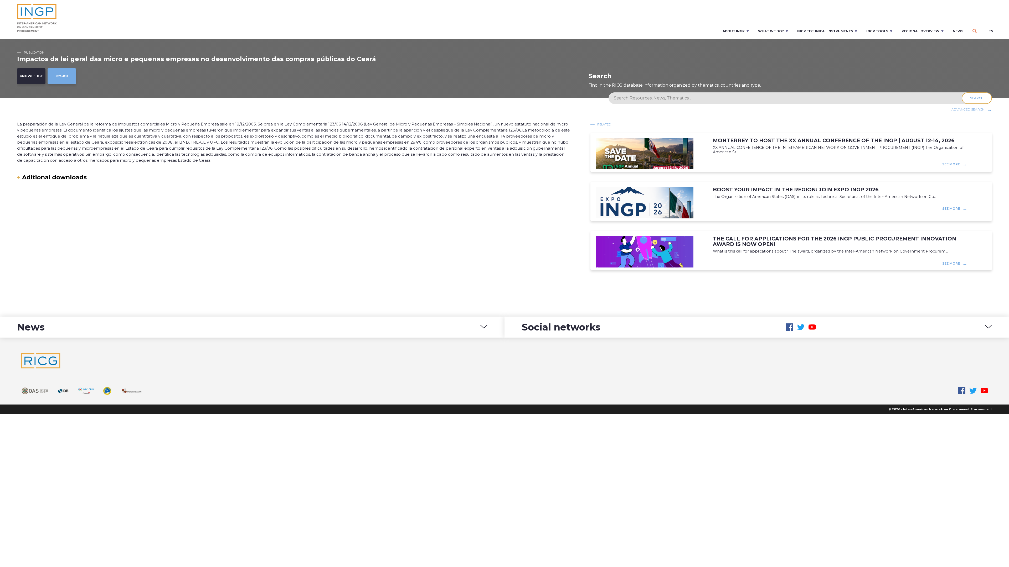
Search (977, 98)
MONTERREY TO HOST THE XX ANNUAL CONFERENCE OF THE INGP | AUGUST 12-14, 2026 (834, 140)
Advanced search (968, 109)
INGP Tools (877, 31)
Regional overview (920, 31)
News (958, 31)
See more (951, 164)
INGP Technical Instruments (825, 31)
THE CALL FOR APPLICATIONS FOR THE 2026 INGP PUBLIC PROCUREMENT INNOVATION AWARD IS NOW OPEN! (834, 241)
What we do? (771, 31)
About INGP (734, 31)
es (991, 31)
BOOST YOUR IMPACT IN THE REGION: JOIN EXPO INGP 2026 (796, 189)
